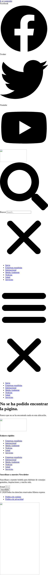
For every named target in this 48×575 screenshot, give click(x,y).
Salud (7, 277)
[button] (24, 186)
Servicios (9, 279)
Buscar (3, 212)
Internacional (10, 270)
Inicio (7, 265)
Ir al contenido (6, 1)
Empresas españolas (13, 267)
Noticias (8, 275)
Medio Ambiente (12, 272)
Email (2, 487)
